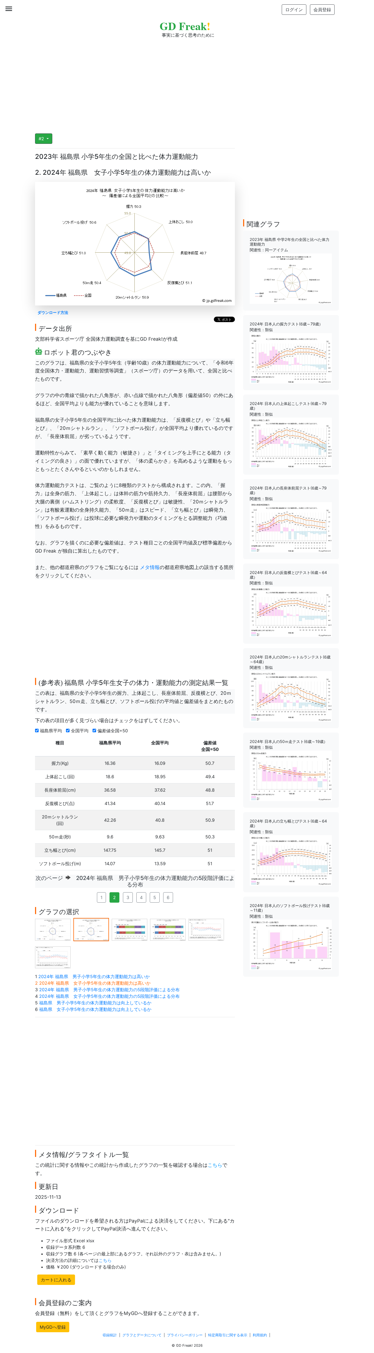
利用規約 (260, 1335)
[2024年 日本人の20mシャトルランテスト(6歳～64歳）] (291, 695)
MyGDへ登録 (53, 1327)
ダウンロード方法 (53, 312)
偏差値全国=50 (113, 730)
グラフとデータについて (142, 1335)
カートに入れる (56, 1279)
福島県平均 (52, 730)
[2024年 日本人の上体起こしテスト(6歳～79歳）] (291, 442)
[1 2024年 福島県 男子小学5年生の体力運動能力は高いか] (53, 929)
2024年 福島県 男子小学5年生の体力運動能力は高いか (94, 976)
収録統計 (110, 1335)
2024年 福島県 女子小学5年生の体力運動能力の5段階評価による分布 (109, 996)
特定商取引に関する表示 (227, 1335)
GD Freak (185, 26)
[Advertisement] (187, 82)
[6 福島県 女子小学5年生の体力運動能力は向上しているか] (53, 957)
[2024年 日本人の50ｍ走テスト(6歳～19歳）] (291, 775)
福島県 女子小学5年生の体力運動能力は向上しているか (95, 1009)
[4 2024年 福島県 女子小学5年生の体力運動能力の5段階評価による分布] (168, 929)
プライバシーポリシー (185, 1335)
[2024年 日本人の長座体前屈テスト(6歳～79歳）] (291, 527)
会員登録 (322, 9)
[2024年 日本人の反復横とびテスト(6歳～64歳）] (291, 611)
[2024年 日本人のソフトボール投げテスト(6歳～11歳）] (291, 944)
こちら (215, 1165)
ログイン (294, 9)
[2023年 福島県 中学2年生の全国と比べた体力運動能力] (291, 278)
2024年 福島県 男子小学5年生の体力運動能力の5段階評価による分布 (109, 989)
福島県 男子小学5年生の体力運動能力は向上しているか (95, 1002)
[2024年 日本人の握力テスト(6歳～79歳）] (291, 358)
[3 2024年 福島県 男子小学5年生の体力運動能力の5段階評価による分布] (129, 929)
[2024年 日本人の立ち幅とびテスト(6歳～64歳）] (291, 860)
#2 (42, 138)
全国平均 (80, 730)
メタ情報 (149, 567)
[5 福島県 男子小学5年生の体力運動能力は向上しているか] (206, 929)
